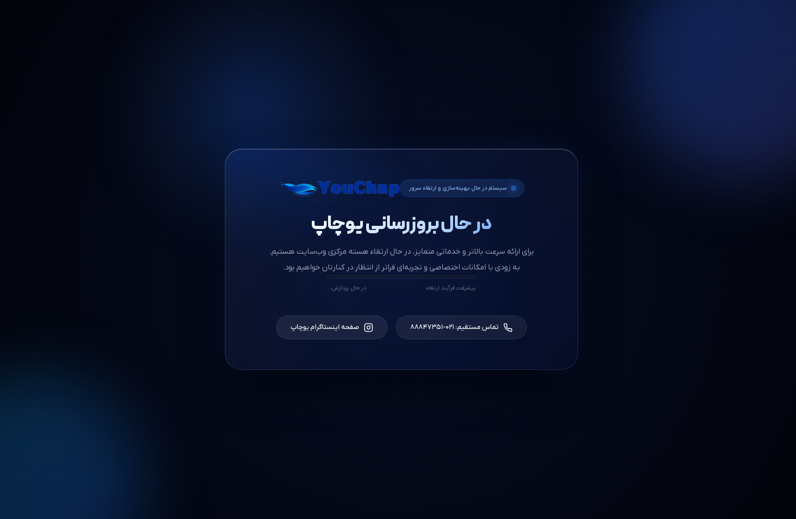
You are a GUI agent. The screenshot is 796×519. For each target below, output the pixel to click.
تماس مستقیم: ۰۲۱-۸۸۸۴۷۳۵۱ (454, 327)
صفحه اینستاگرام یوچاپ (324, 327)
